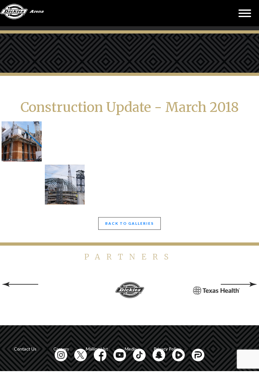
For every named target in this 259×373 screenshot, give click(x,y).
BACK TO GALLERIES (129, 223)
